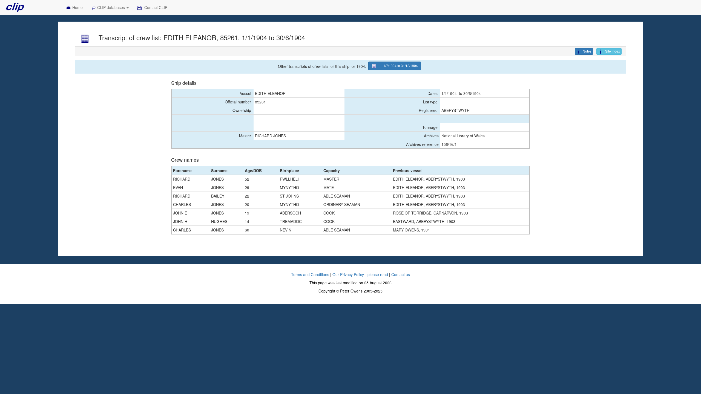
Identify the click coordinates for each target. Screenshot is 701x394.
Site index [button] (612, 51)
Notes (587, 51)
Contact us (400, 274)
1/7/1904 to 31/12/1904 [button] (400, 65)
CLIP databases (111, 7)
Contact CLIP (155, 7)
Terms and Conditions (310, 274)
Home (77, 7)
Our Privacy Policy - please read (360, 274)
